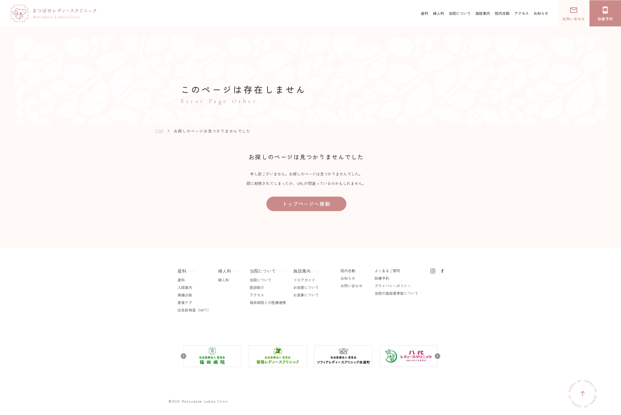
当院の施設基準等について (396, 293)
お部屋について (306, 287)
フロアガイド (304, 279)
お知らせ (348, 278)
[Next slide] (437, 356)
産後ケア (185, 302)
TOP (159, 131)
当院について (260, 279)
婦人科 (223, 279)
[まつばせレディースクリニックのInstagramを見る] (432, 270)
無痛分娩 (185, 294)
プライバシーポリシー (393, 285)
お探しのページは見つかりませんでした (212, 131)
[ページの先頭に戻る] (583, 394)
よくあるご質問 (387, 270)
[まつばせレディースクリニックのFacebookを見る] (442, 270)
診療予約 (382, 278)
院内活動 (348, 270)
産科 (181, 279)
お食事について (306, 294)
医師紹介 (257, 287)
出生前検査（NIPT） (194, 309)
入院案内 (185, 287)
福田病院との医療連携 (268, 302)
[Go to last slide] (183, 356)
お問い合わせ (351, 285)
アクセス (257, 294)
